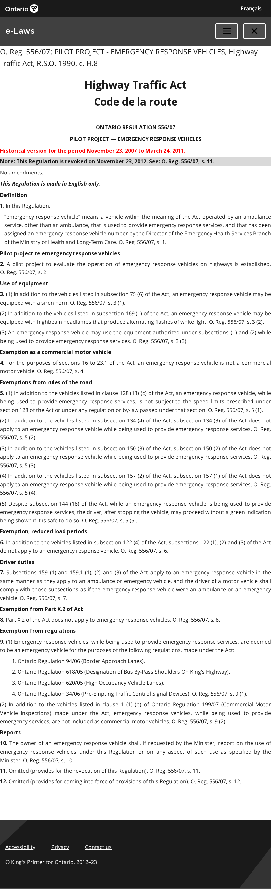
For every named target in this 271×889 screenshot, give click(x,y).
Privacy (60, 847)
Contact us (98, 847)
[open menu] (226, 31)
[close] (254, 31)
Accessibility (20, 847)
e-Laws (19, 31)
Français (251, 8)
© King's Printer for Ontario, (51, 861)
